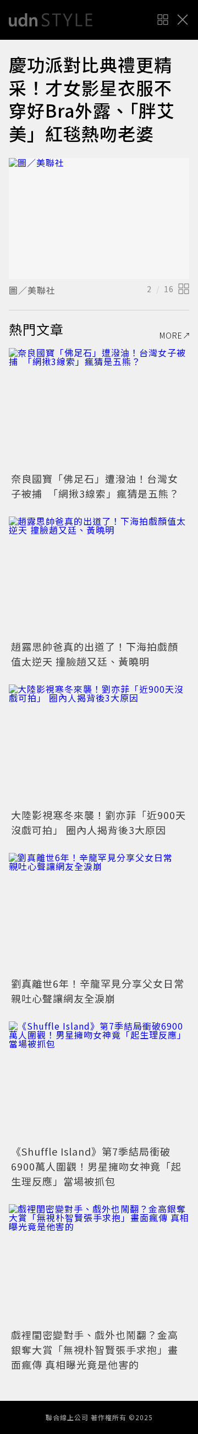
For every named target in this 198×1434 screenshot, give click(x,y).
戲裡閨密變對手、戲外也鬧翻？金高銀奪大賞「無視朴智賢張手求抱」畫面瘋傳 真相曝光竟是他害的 (94, 1349)
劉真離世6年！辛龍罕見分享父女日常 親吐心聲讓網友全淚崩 (103, 990)
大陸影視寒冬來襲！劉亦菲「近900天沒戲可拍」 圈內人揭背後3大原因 (98, 822)
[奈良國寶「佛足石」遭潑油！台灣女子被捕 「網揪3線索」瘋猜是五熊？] (99, 408)
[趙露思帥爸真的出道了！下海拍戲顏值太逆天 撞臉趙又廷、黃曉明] (99, 576)
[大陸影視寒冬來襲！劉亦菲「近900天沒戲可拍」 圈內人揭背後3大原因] (99, 744)
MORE (171, 335)
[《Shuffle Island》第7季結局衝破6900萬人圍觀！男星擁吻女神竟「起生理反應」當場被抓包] (99, 1081)
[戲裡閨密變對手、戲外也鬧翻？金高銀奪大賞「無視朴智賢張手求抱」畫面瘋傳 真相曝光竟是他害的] (99, 1264)
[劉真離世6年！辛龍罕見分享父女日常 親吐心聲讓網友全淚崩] (99, 913)
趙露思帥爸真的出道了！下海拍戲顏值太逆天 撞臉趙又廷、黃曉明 (94, 653)
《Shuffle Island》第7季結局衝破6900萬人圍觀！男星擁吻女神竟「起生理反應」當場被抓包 (96, 1166)
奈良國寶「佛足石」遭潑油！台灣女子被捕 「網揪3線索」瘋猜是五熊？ (95, 485)
